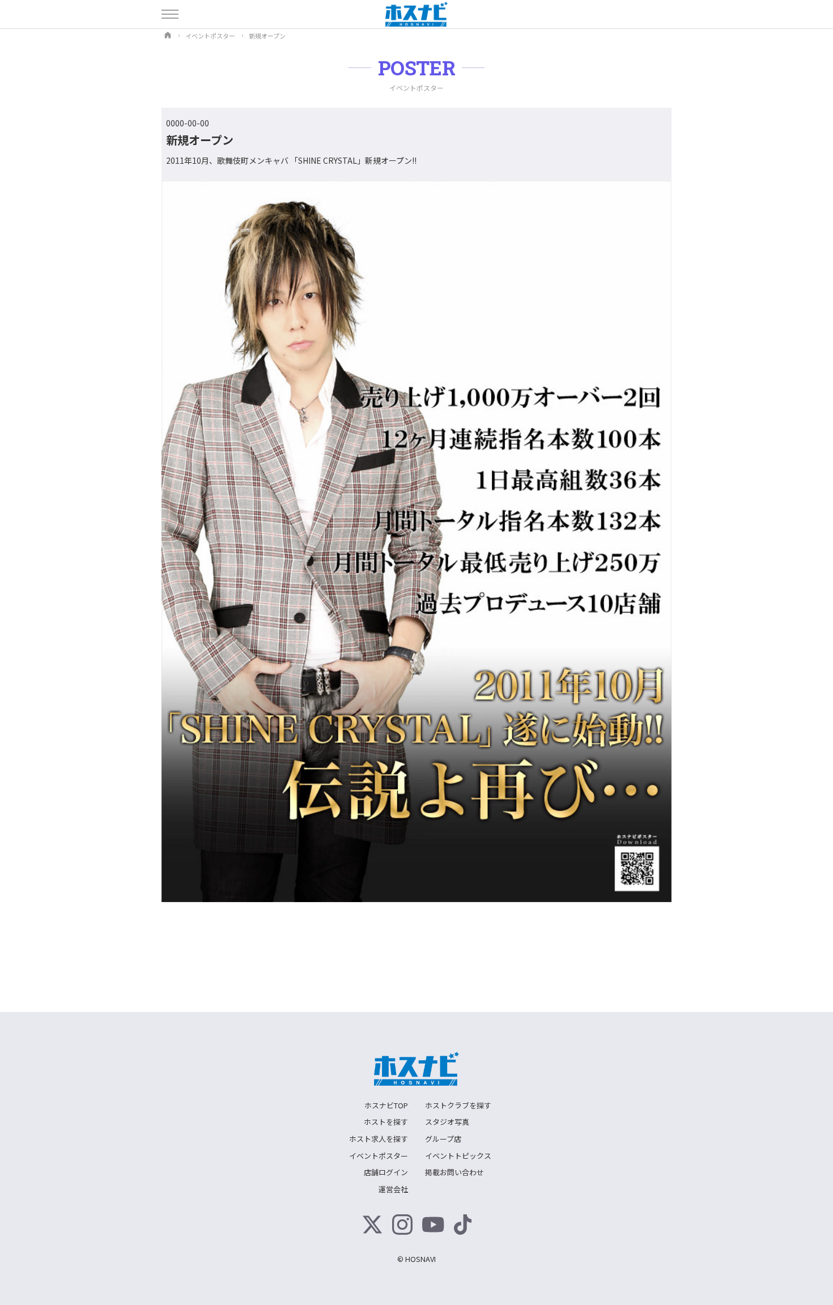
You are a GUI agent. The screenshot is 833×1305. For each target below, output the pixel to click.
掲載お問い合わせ (454, 1172)
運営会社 (393, 1189)
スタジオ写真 (447, 1121)
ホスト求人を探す (378, 1138)
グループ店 (443, 1138)
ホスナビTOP (386, 1105)
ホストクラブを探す (458, 1105)
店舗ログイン (386, 1172)
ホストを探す (386, 1121)
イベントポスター (378, 1155)
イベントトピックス (458, 1155)
